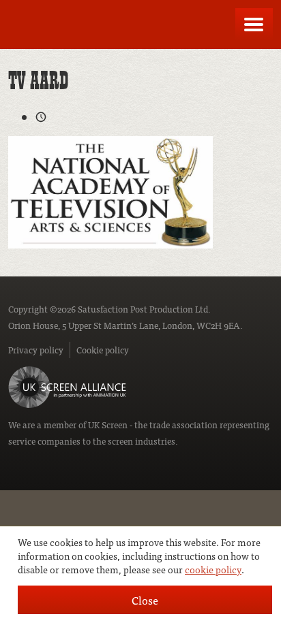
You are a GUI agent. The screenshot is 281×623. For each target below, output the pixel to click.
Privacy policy (35, 349)
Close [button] (145, 600)
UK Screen (108, 424)
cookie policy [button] (213, 569)
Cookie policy (102, 349)
